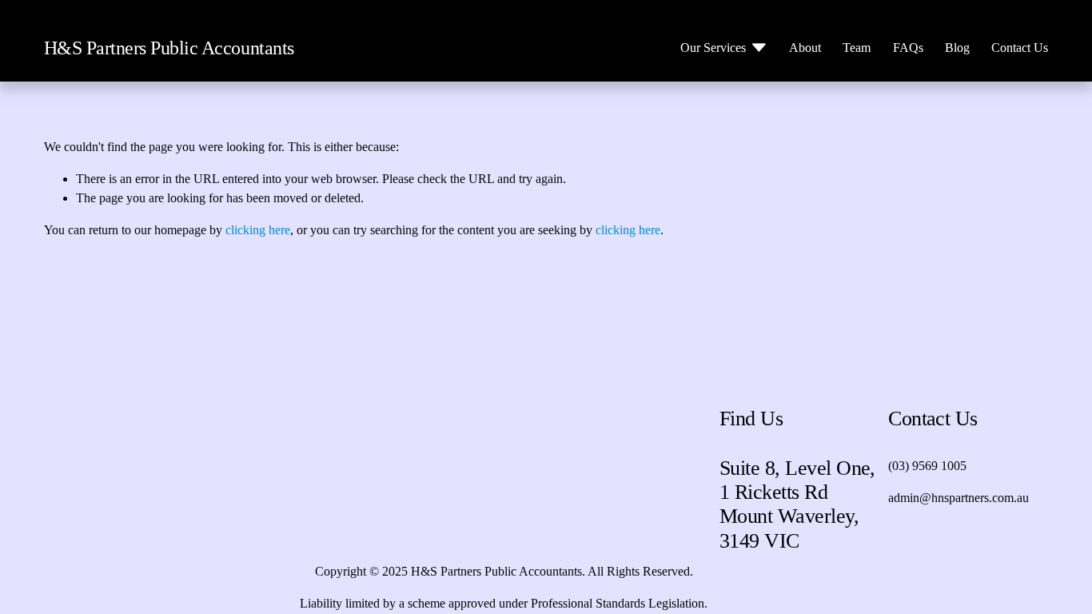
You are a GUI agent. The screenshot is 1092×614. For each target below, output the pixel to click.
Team (857, 47)
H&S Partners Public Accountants (169, 47)
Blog (957, 47)
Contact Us (1019, 47)
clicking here (257, 230)
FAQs (908, 47)
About (805, 47)
